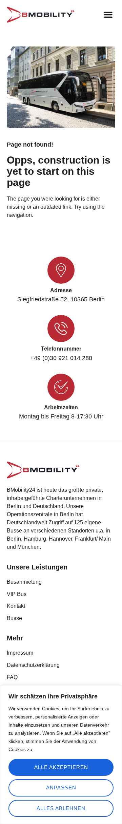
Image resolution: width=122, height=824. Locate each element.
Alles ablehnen (61, 808)
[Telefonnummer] (61, 328)
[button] (108, 14)
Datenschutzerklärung (33, 665)
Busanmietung (24, 582)
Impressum (20, 653)
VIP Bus (16, 594)
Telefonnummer (61, 349)
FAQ (12, 677)
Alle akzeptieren (61, 767)
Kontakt (16, 606)
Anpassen (61, 787)
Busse (14, 618)
